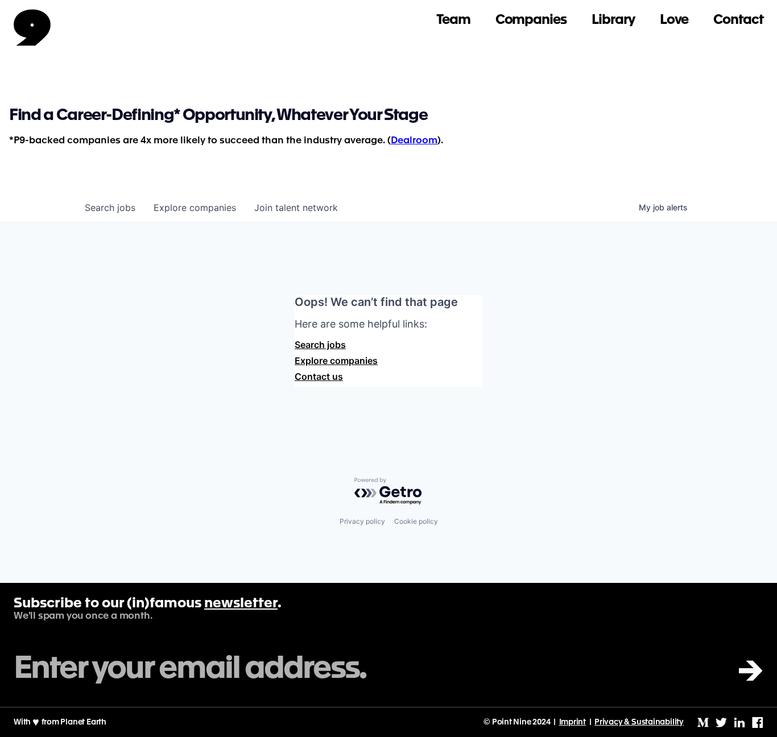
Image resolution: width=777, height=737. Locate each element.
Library (613, 20)
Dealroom (414, 141)
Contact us (319, 376)
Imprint (572, 722)
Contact (738, 20)
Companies (531, 20)
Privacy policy (362, 521)
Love (674, 20)
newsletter (241, 604)
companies (195, 207)
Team (453, 20)
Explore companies (336, 360)
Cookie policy (416, 521)
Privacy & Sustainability (639, 722)
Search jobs (320, 344)
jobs (110, 207)
